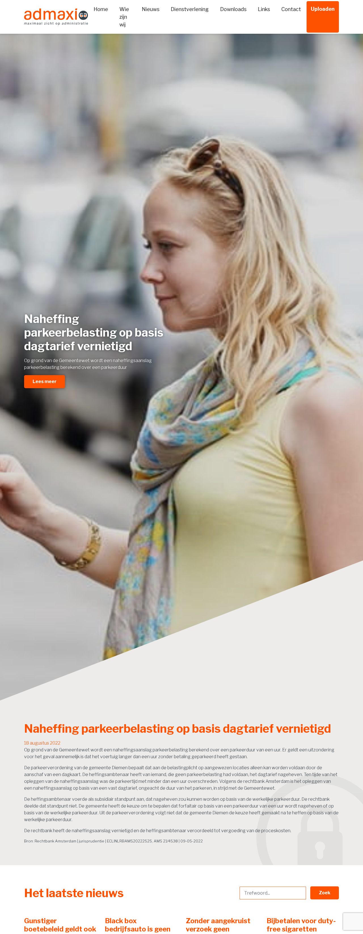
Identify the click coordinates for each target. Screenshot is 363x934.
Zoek (324, 892)
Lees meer (44, 381)
